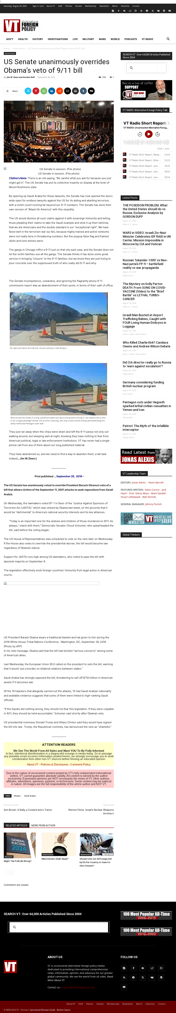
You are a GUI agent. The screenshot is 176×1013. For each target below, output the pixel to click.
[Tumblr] (83, 90)
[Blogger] (113, 10)
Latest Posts (130, 197)
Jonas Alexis (139, 482)
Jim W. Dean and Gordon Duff (21, 77)
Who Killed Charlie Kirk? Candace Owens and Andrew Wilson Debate (146, 344)
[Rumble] (135, 10)
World (115, 39)
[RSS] (141, 10)
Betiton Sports (63, 1009)
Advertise (125, 6)
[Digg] (91, 90)
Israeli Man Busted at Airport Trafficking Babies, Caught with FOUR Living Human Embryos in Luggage (144, 320)
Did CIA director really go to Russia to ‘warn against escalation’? (147, 364)
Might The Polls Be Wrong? (17, 861)
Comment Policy (80, 764)
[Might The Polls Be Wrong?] (21, 845)
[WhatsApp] (43, 90)
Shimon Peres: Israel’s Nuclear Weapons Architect (91, 811)
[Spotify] (147, 10)
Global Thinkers (131, 534)
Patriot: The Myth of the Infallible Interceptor (146, 427)
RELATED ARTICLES (16, 825)
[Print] (75, 90)
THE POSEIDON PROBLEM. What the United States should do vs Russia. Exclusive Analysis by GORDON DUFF (145, 210)
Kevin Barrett (156, 482)
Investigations (58, 39)
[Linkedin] (51, 90)
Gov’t (9, 39)
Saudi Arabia (30, 795)
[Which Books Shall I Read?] (59, 844)
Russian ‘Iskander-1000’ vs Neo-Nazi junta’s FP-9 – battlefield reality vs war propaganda (145, 264)
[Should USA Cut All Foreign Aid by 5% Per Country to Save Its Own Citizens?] (97, 844)
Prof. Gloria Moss (139, 493)
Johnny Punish (153, 504)
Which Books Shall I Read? (55, 859)
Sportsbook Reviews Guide (42, 1009)
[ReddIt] (59, 90)
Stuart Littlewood (130, 497)
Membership (90, 6)
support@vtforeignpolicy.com (78, 987)
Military (88, 39)
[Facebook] (118, 10)
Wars (102, 39)
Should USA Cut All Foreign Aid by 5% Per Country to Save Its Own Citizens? (96, 862)
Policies (68, 6)
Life (75, 39)
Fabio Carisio (152, 489)
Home (7, 48)
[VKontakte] (158, 10)
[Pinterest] (35, 90)
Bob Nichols (149, 497)
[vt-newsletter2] (146, 524)
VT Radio (147, 39)
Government (19, 48)
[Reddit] (130, 10)
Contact (136, 6)
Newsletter (104, 6)
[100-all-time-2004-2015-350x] (146, 919)
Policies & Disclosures (54, 764)
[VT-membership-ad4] (146, 99)
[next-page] (11, 872)
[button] (168, 39)
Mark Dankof (158, 493)
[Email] (67, 90)
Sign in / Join (38, 6)
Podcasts (130, 39)
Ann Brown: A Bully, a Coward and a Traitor (28, 809)
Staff (60, 6)
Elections (8, 857)
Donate (78, 6)
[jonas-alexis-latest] (146, 462)
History (37, 39)
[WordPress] (164, 10)
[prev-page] (6, 872)
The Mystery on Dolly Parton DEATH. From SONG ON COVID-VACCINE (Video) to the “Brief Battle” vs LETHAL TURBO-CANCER (144, 291)
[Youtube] (169, 10)
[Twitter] (152, 10)
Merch (115, 6)
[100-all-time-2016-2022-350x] (146, 935)
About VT (51, 6)
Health (23, 39)
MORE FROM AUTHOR (43, 825)
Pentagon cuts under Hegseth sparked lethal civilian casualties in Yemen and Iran (147, 406)
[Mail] (124, 10)
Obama (17, 795)
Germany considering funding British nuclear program (143, 384)
